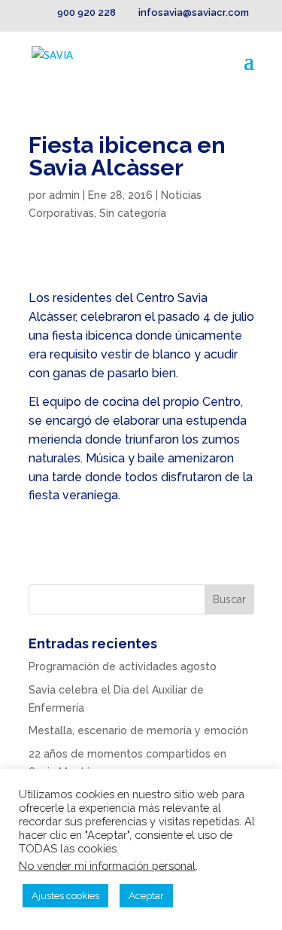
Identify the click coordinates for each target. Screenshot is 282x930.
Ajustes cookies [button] (65, 895)
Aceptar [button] (146, 895)
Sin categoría (132, 213)
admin (64, 195)
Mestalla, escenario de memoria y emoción (138, 730)
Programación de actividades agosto (123, 666)
